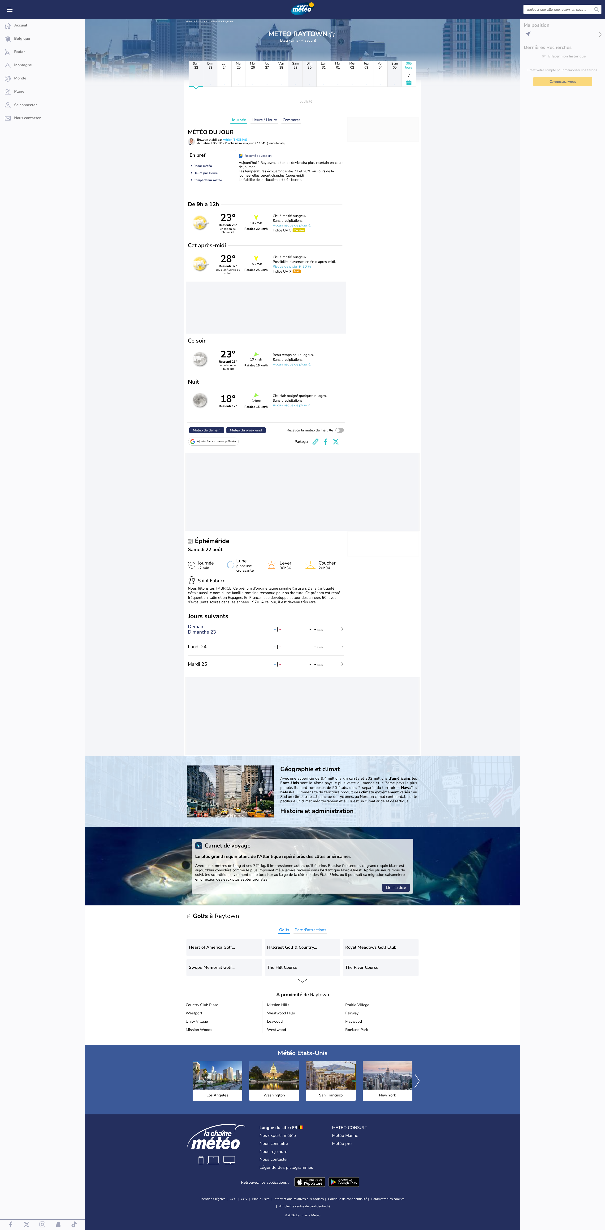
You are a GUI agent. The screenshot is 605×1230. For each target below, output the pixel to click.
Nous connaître (273, 1143)
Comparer (291, 120)
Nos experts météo (277, 1135)
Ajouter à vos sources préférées (217, 441)
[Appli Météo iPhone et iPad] (309, 1182)
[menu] (10, 9)
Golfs (284, 930)
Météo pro (342, 1143)
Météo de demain (206, 430)
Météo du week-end (246, 430)
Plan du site (260, 1199)
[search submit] (596, 9)
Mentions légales (212, 1199)
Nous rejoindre (273, 1151)
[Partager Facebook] (326, 442)
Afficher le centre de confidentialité (304, 1206)
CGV (244, 1199)
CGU (233, 1199)
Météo (189, 21)
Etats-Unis (201, 21)
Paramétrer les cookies (388, 1199)
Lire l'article (396, 887)
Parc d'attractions (310, 930)
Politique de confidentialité (347, 1199)
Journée (239, 120)
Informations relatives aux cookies (299, 1199)
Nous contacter (273, 1159)
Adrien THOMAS (235, 140)
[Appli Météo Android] (343, 1182)
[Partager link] (315, 442)
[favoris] (332, 34)
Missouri (215, 21)
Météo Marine (345, 1135)
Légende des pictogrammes (286, 1167)
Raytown (228, 21)
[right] (417, 1081)
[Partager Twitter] (336, 442)
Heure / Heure (264, 120)
